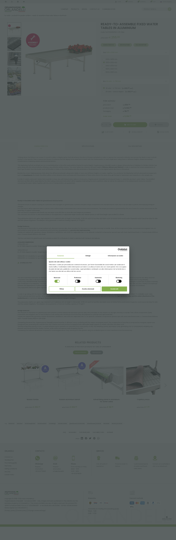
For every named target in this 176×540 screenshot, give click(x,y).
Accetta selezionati (88, 289)
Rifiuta (62, 289)
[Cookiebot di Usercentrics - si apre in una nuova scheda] (119, 249)
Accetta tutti (114, 289)
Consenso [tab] (60, 255)
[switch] (77, 281)
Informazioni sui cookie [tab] (115, 255)
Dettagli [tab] (88, 255)
